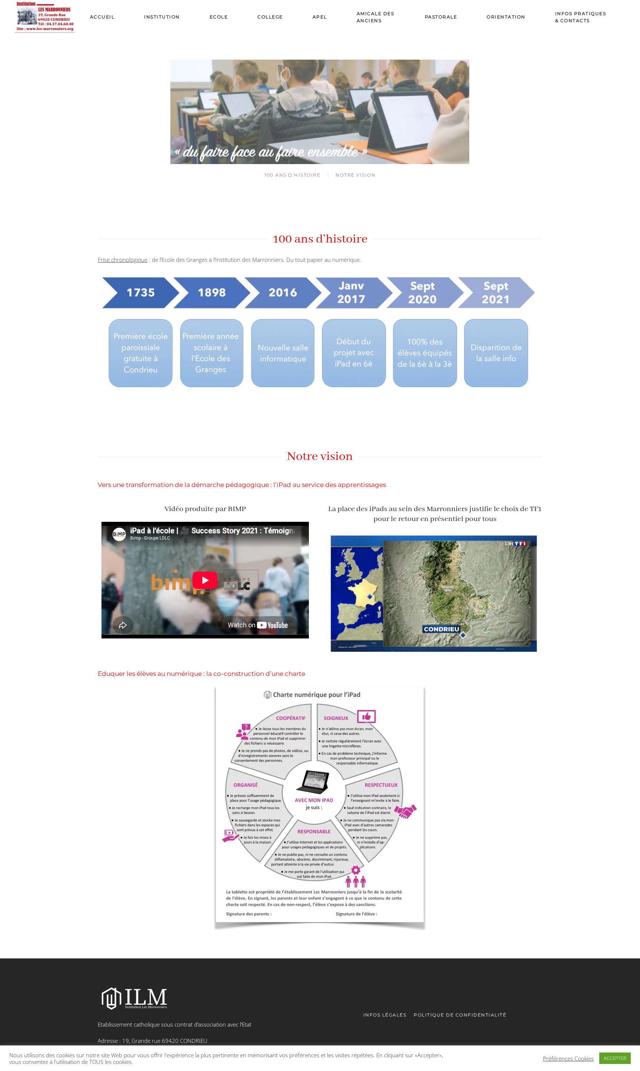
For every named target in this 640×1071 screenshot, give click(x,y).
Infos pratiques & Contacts (580, 17)
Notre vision (356, 175)
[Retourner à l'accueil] (45, 17)
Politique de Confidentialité (460, 1015)
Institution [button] (162, 17)
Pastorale (441, 17)
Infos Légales (385, 1015)
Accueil (102, 17)
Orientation (506, 17)
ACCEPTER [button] (615, 1058)
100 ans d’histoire (292, 175)
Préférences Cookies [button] (568, 1058)
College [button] (270, 17)
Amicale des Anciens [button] (375, 17)
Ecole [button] (219, 17)
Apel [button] (320, 17)
